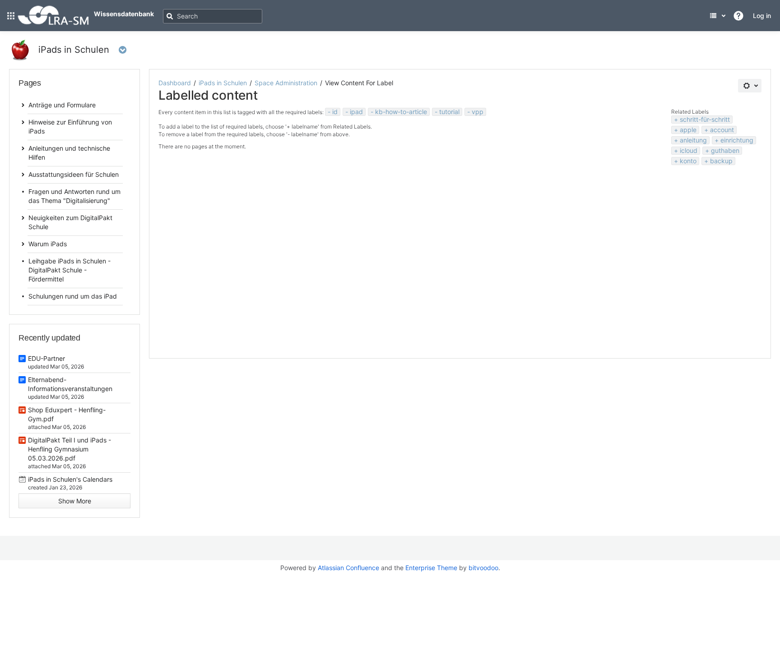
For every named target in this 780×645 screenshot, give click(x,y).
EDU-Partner (46, 358)
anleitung (693, 140)
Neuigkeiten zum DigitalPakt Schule (70, 222)
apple (688, 130)
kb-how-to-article (401, 111)
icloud (688, 150)
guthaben (725, 150)
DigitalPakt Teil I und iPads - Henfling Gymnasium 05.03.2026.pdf (69, 449)
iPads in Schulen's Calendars (70, 479)
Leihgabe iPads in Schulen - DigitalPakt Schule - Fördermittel (69, 270)
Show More (74, 501)
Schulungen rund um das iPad (72, 296)
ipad (356, 111)
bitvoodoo (483, 567)
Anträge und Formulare (62, 105)
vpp (477, 111)
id (335, 111)
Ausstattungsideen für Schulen (73, 174)
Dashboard (174, 83)
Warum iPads (47, 244)
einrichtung (736, 140)
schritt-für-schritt (705, 119)
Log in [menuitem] (762, 15)
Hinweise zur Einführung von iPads (70, 126)
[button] (11, 16)
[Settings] (749, 85)
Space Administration (286, 83)
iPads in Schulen (223, 83)
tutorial (449, 111)
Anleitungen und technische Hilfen (69, 152)
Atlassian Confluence (348, 567)
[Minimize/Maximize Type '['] (144, 85)
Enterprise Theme (431, 567)
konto (688, 161)
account (722, 130)
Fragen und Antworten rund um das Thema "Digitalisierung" (74, 196)
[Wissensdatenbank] (53, 23)
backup (721, 161)
